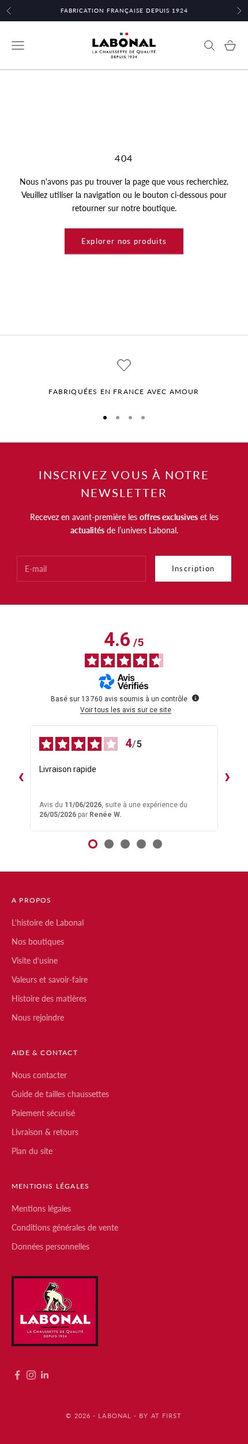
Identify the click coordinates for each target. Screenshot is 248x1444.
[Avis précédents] (21, 778)
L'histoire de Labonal (48, 922)
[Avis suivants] (227, 778)
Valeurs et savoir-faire (50, 979)
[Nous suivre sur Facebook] (17, 1375)
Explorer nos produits (124, 241)
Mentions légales (41, 1208)
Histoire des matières (49, 998)
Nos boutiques (38, 941)
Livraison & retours (45, 1132)
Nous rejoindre (38, 1017)
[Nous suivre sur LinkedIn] (45, 1375)
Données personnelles (50, 1246)
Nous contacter (39, 1075)
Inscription (193, 568)
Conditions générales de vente (65, 1227)
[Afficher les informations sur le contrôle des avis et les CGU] (195, 697)
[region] (124, 378)
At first (166, 1415)
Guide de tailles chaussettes (60, 1094)
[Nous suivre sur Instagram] (31, 1375)
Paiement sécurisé (43, 1113)
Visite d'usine (35, 960)
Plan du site (32, 1151)
